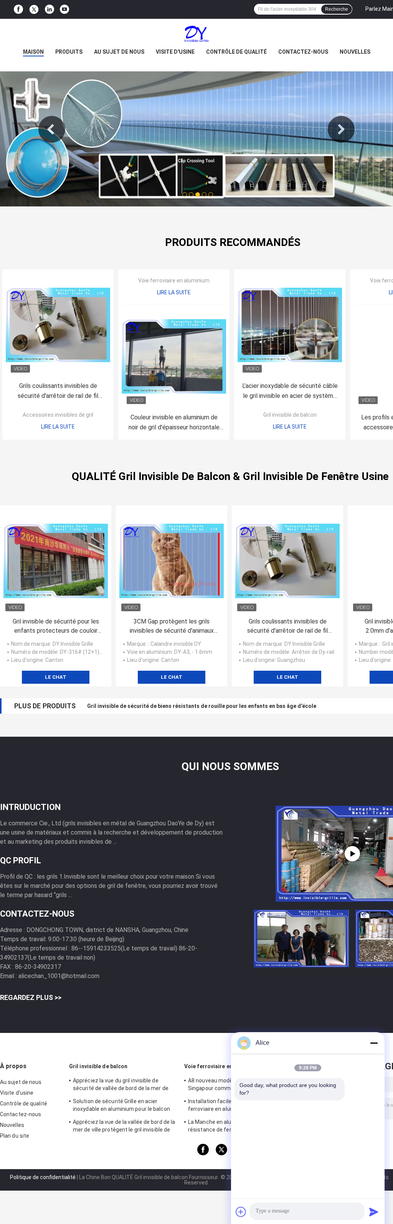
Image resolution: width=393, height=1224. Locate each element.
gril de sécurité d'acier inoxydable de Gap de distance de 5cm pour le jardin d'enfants (195, 706)
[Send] (374, 1211)
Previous (51, 129)
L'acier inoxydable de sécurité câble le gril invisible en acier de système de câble (290, 391)
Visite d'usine (175, 52)
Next (341, 129)
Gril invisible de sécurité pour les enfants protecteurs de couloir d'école (56, 626)
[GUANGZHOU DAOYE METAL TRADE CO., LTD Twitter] (33, 9)
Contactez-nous (303, 52)
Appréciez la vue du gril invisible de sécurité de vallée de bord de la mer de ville (120, 1085)
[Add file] (241, 1211)
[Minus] (373, 1042)
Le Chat (55, 677)
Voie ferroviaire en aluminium (174, 280)
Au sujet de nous (119, 52)
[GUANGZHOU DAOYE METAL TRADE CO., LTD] (196, 34)
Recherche (336, 9)
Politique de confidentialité (43, 1177)
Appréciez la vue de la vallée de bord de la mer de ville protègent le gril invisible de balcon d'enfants (124, 1127)
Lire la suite (58, 427)
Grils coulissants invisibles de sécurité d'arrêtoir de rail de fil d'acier (58, 391)
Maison (33, 52)
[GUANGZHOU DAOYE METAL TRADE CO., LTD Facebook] (18, 9)
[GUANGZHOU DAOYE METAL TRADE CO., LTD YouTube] (64, 9)
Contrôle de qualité (236, 52)
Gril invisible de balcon (290, 415)
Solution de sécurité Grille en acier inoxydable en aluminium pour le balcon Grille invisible (121, 1106)
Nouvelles (355, 52)
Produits (69, 52)
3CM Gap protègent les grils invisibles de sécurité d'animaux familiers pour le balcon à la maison (172, 626)
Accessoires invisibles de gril (58, 415)
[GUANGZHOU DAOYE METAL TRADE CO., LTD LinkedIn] (49, 9)
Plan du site (14, 1136)
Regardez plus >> (30, 997)
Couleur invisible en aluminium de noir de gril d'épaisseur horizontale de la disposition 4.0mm (174, 423)
